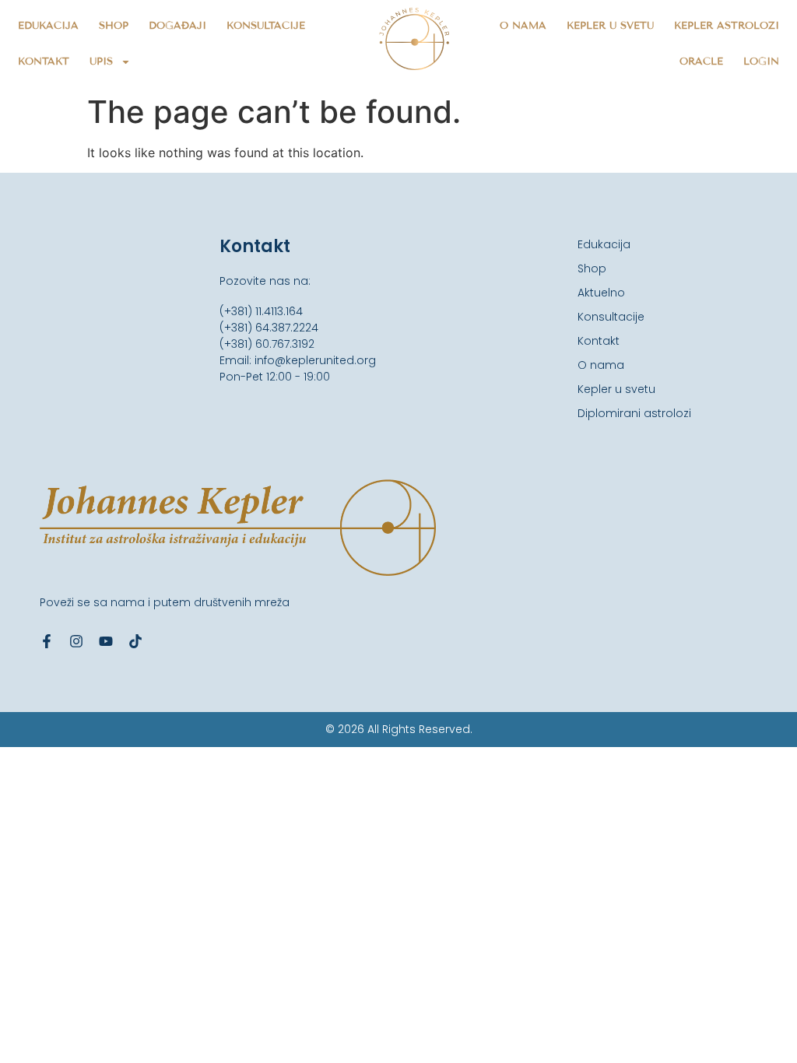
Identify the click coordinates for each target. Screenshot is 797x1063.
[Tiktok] (135, 641)
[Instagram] (76, 641)
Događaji (177, 25)
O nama (523, 25)
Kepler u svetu (610, 25)
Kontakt (43, 61)
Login (761, 61)
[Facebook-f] (47, 641)
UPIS (101, 61)
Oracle (701, 61)
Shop (113, 25)
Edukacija (48, 25)
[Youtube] (106, 641)
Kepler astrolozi (726, 25)
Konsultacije (265, 25)
